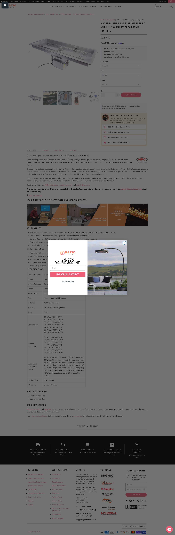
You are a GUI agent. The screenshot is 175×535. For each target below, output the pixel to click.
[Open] (5, 5)
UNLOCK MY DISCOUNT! (67, 274)
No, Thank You (68, 282)
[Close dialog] (124, 243)
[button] (169, 529)
